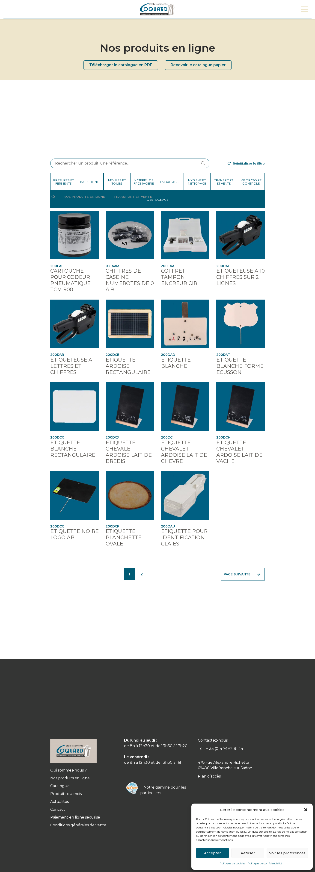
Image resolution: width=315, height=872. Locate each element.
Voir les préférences (287, 853)
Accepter (212, 853)
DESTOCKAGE (157, 199)
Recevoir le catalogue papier (198, 65)
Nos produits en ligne (84, 196)
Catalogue (60, 786)
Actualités (59, 801)
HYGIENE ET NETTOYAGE (197, 181)
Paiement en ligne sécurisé (75, 817)
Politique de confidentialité (264, 863)
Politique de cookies (232, 863)
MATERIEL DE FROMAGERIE (144, 181)
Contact (57, 809)
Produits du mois (66, 794)
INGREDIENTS (90, 182)
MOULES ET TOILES (117, 181)
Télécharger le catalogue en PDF (120, 65)
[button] (305, 809)
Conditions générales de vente (78, 825)
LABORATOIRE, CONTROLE (251, 181)
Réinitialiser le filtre (249, 163)
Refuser (248, 853)
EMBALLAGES (170, 182)
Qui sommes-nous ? (68, 770)
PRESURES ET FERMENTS (63, 181)
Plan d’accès (209, 776)
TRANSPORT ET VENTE (223, 181)
